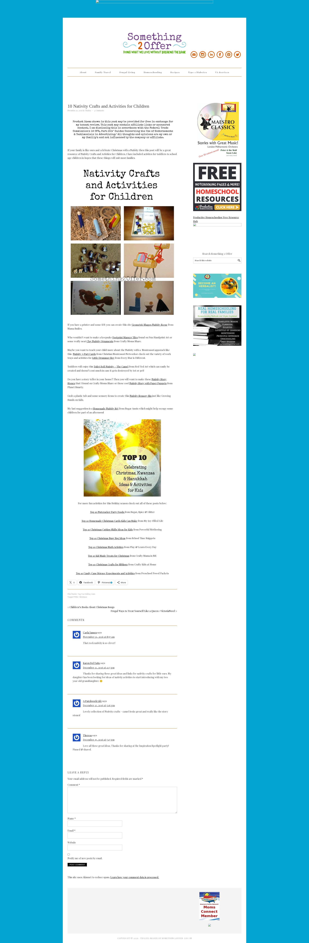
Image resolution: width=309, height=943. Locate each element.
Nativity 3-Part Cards (84, 354)
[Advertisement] (154, 87)
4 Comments (99, 110)
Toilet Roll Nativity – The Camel (111, 366)
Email (71, 830)
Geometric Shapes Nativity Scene (149, 324)
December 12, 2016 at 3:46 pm (99, 705)
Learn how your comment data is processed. (134, 877)
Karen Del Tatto (91, 663)
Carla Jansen (90, 632)
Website (72, 842)
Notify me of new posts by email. (85, 858)
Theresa (87, 735)
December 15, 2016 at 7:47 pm (98, 739)
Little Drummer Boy (103, 357)
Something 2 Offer (97, 34)
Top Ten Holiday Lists (86, 594)
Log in (188, 938)
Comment (74, 784)
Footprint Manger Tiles (125, 337)
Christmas (83, 597)
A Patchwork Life (92, 701)
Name (72, 818)
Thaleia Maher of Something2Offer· (162, 938)
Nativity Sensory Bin (140, 395)
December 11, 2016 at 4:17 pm (98, 667)
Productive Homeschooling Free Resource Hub (216, 219)
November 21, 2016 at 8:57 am (99, 636)
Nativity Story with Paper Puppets (148, 383)
